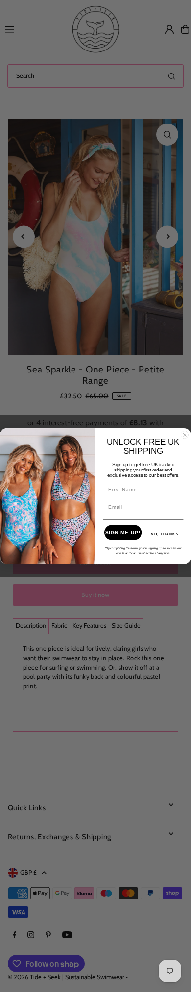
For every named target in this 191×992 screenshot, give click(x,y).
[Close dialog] (184, 434)
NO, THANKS (165, 534)
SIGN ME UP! (123, 532)
